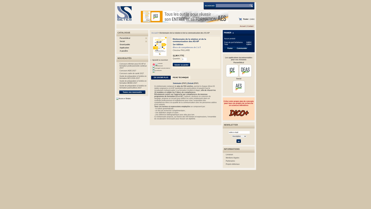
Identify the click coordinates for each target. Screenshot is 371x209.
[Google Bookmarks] (161, 68)
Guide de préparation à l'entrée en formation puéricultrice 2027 (133, 87)
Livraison (229, 155)
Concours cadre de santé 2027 (132, 73)
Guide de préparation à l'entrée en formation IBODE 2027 (133, 82)
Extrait (190, 83)
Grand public (125, 45)
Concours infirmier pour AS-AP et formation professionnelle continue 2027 (133, 66)
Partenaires (230, 161)
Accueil (243, 26)
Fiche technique (181, 77)
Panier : (246, 19)
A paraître (124, 51)
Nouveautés (124, 58)
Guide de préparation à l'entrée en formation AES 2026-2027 (133, 77)
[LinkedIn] (157, 70)
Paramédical (125, 38)
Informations (232, 149)
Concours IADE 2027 (128, 71)
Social (122, 41)
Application (124, 48)
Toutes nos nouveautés (132, 92)
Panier (227, 32)
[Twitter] (159, 63)
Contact (250, 26)
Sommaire (177, 83)
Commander (242, 48)
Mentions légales (232, 158)
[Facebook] (158, 66)
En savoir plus (161, 77)
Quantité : (177, 58)
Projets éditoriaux (233, 164)
